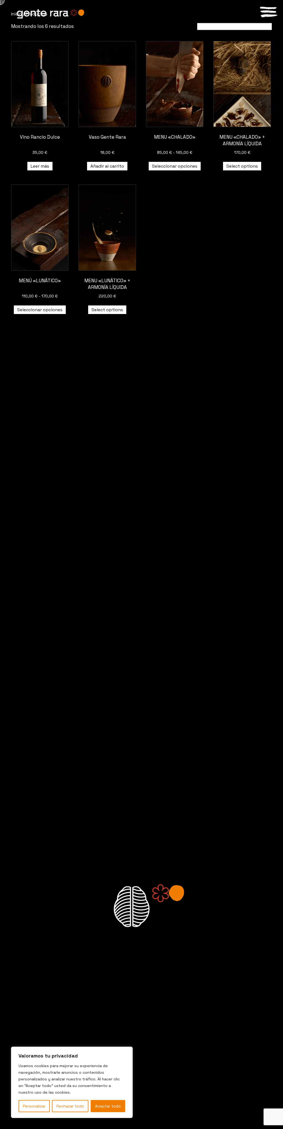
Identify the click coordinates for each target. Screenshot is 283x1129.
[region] (72, 1082)
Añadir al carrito (107, 166)
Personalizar (34, 1106)
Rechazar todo (70, 1106)
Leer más (40, 166)
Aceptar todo (108, 1106)
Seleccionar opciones (174, 166)
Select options (242, 166)
